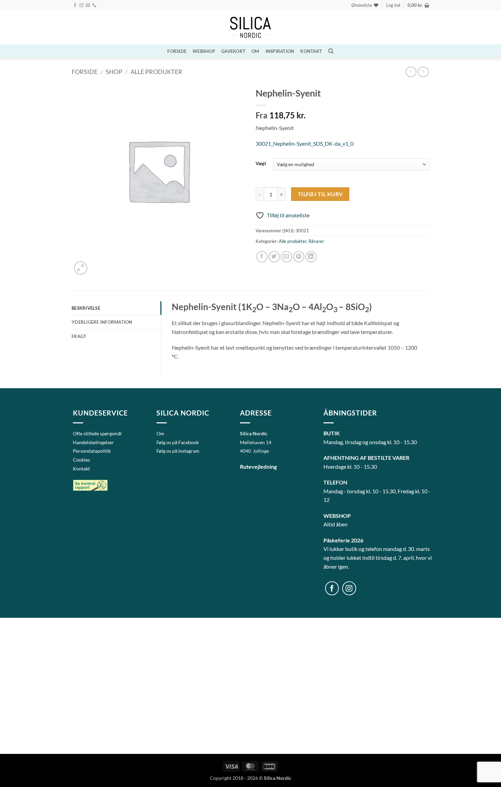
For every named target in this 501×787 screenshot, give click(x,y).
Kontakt (311, 51)
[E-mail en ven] (286, 256)
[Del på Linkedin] (311, 256)
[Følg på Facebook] (75, 5)
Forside (176, 51)
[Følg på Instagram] (81, 5)
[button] (393, 5)
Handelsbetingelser (93, 442)
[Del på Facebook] (262, 256)
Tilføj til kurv (320, 194)
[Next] (97, 264)
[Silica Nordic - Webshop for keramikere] (250, 27)
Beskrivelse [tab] (86, 308)
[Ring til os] (94, 5)
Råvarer (316, 241)
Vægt (261, 163)
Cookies (81, 460)
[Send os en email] (88, 5)
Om (255, 51)
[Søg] (330, 51)
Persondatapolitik (92, 451)
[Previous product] (423, 72)
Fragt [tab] (79, 336)
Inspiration (279, 51)
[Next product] (411, 72)
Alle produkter (156, 71)
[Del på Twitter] (274, 256)
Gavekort (233, 51)
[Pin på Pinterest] (298, 256)
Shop (114, 71)
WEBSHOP (204, 51)
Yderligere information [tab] (102, 322)
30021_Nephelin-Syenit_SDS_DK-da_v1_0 (304, 143)
